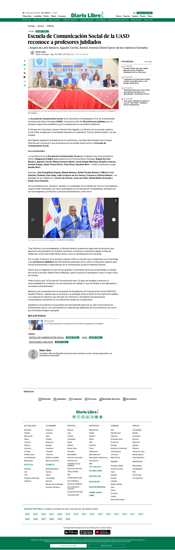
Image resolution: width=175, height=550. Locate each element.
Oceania (114, 493)
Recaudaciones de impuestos (118, 20)
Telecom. (49, 455)
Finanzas (49, 430)
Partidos (27, 469)
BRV (90, 464)
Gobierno (27, 481)
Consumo (49, 448)
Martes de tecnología (54, 484)
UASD (84, 337)
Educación (49, 321)
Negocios (49, 442)
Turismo (49, 433)
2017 (84, 514)
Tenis (91, 448)
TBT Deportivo (95, 467)
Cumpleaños (137, 469)
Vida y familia (72, 472)
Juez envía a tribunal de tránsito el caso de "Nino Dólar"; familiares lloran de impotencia (136, 103)
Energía (49, 445)
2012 (124, 514)
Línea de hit (93, 461)
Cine (69, 433)
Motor (91, 439)
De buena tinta (116, 439)
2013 (116, 514)
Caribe (113, 496)
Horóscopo (136, 475)
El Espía (114, 445)
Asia (112, 487)
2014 (108, 514)
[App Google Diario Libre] (71, 532)
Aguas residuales (54, 20)
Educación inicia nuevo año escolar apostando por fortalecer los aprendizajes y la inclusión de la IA (137, 92)
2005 (60, 519)
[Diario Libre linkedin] (87, 417)
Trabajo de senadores (70, 20)
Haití (113, 472)
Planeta (143, 16)
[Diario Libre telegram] (92, 417)
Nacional (27, 430)
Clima (48, 475)
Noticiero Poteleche (119, 448)
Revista (118, 16)
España (114, 475)
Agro (48, 436)
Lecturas (114, 455)
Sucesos (27, 448)
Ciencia (49, 472)
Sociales (70, 451)
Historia (49, 481)
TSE (25, 475)
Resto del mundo (117, 500)
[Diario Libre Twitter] (83, 417)
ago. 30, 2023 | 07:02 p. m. (62, 54)
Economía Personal (75, 492)
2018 (76, 514)
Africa (113, 490)
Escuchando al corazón (73, 488)
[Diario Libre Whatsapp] (101, 417)
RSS (134, 472)
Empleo (49, 439)
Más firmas (115, 458)
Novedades (72, 455)
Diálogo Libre (29, 455)
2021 (51, 514)
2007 (43, 519)
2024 (27, 514)
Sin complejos (73, 481)
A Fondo (27, 451)
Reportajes (28, 461)
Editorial (114, 436)
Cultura (70, 436)
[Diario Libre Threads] (96, 417)
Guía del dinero (138, 458)
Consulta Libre (73, 495)
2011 (132, 514)
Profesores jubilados (41, 342)
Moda (69, 442)
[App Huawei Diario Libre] (102, 532)
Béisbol (92, 436)
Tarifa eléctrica (101, 20)
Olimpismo (93, 451)
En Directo (115, 442)
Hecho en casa (138, 451)
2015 (100, 514)
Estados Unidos (117, 466)
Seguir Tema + (42, 31)
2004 (68, 519)
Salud (26, 439)
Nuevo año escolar (40, 20)
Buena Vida (71, 448)
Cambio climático (53, 487)
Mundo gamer (138, 455)
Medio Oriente (116, 484)
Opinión (135, 16)
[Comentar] (25, 77)
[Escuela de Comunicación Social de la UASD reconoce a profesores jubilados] (25, 65)
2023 (35, 514)
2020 (60, 514)
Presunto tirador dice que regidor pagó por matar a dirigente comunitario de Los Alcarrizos (135, 70)
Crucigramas (137, 478)
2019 (68, 514)
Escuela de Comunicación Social (46, 337)
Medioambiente (52, 469)
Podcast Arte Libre (75, 458)
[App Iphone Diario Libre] (86, 532)
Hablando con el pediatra (73, 465)
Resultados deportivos (98, 458)
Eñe (68, 475)
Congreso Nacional (31, 478)
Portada (31, 26)
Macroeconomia (52, 461)
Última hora (95, 471)
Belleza (70, 445)
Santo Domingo (42, 54)
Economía (62, 16)
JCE (25, 472)
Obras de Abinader (150, 20)
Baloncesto (93, 430)
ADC (112, 430)
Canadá (114, 481)
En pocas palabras (74, 484)
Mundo (53, 16)
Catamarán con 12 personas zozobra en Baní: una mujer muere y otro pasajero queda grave (137, 81)
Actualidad (37, 16)
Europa (113, 478)
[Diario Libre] (87, 14)
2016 (92, 514)
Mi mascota (72, 461)
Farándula (71, 439)
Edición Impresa (97, 487)
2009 (27, 519)
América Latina (117, 469)
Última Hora (26, 16)
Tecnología (50, 478)
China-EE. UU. (26, 20)
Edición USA (95, 476)
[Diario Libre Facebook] (74, 417)
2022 (43, 514)
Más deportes (94, 455)
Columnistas (116, 451)
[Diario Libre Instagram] (78, 417)
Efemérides (137, 466)
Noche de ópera (136, 20)
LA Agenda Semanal (86, 20)
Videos (150, 16)
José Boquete (29, 458)
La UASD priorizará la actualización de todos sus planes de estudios (73, 324)
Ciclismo (92, 445)
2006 (51, 519)
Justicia (27, 442)
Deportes (126, 16)
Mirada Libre (116, 433)
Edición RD (94, 481)
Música (70, 430)
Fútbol (91, 433)
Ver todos (148, 62)
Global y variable (52, 458)
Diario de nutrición (74, 469)
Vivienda (49, 451)
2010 (141, 514)
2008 (35, 519)
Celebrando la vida (74, 478)
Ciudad (27, 433)
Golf (90, 442)
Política (46, 16)
